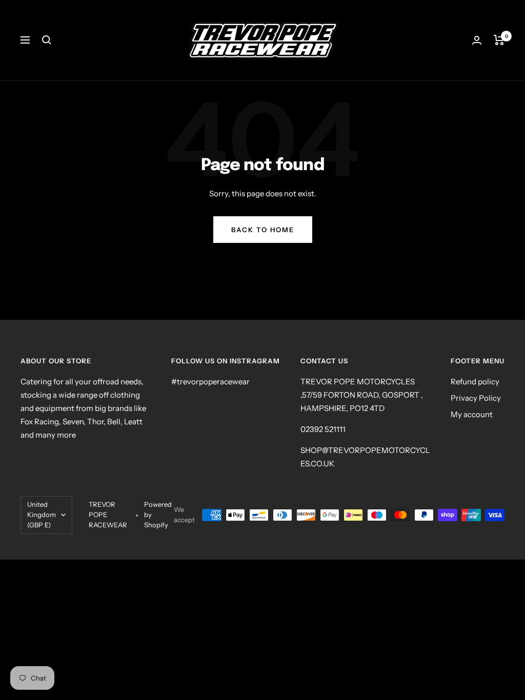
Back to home (262, 229)
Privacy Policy (476, 398)
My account (472, 414)
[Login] (476, 40)
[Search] (46, 40)
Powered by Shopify (158, 514)
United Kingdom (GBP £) (41, 514)
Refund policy (475, 381)
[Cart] (499, 40)
